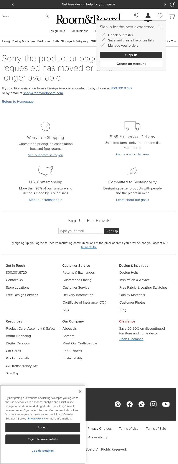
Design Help (56, 31)
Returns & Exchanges (79, 272)
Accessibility (97, 437)
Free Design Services (22, 295)
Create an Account (131, 63)
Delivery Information (78, 295)
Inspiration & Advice (134, 280)
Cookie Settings (43, 451)
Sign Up (111, 231)
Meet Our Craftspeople (80, 343)
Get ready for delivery (132, 154)
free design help (80, 4)
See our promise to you (45, 155)
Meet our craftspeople (45, 199)
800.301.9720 (121, 88)
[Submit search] (47, 16)
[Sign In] (148, 16)
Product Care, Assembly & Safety (31, 328)
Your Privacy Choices (96, 428)
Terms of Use (128, 428)
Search (6, 16)
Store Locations (17, 287)
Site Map (12, 373)
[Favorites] (159, 21)
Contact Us (14, 280)
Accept (43, 427)
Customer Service (76, 287)
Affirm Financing (18, 336)
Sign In (131, 55)
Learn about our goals (132, 199)
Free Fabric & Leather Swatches (143, 287)
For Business (79, 31)
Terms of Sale (156, 428)
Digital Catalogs (18, 343)
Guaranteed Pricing (77, 280)
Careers (68, 336)
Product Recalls (17, 358)
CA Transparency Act (22, 366)
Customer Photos (132, 302)
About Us (70, 328)
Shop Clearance (131, 339)
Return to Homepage (18, 101)
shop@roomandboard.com (43, 92)
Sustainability (73, 358)
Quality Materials (132, 295)
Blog (122, 310)
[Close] (160, 27)
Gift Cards (13, 351)
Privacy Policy (36, 418)
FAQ (66, 310)
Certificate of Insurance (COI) (84, 302)
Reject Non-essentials (43, 439)
